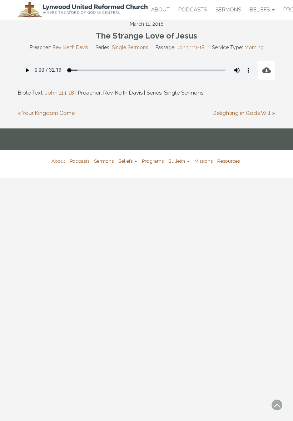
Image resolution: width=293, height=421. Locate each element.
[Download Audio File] (266, 70)
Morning (254, 47)
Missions (203, 161)
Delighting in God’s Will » (244, 113)
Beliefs (260, 9)
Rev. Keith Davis (70, 47)
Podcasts (192, 9)
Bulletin (177, 161)
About (160, 9)
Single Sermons (130, 47)
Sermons (228, 9)
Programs (153, 161)
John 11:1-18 (191, 47)
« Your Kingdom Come (46, 113)
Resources (228, 161)
